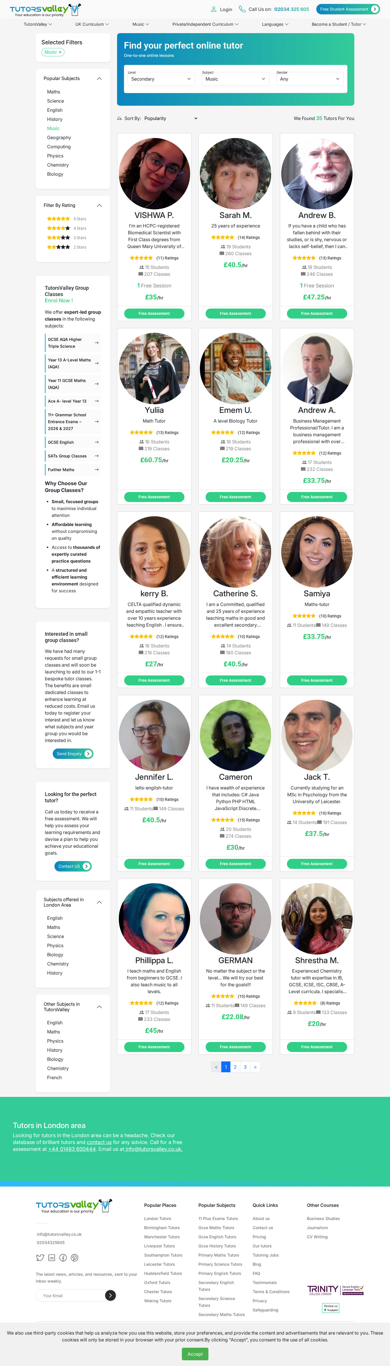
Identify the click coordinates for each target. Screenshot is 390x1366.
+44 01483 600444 (72, 1149)
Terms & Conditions (271, 1291)
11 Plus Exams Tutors (218, 1218)
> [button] (255, 1067)
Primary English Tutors (219, 1273)
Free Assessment (154, 313)
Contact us (263, 1227)
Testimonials (265, 1282)
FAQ (256, 1273)
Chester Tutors (158, 1291)
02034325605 (51, 1242)
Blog (257, 1264)
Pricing (259, 1236)
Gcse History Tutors (217, 1245)
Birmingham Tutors (162, 1227)
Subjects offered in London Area (64, 902)
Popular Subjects (62, 78)
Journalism (317, 1227)
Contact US (69, 866)
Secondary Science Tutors (216, 1302)
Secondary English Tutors (216, 1286)
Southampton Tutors (163, 1255)
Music (138, 24)
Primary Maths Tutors (218, 1255)
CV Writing (317, 1236)
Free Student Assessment (344, 9)
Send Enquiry (69, 753)
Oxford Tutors (157, 1282)
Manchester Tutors (162, 1236)
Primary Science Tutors (220, 1264)
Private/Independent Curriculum (203, 24)
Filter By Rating (59, 205)
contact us (99, 1142)
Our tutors (262, 1245)
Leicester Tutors (159, 1264)
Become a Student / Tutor (336, 24)
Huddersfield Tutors (163, 1273)
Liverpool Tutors (159, 1245)
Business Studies (323, 1218)
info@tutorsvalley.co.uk (153, 1149)
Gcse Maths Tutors (216, 1227)
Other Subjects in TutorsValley (62, 1006)
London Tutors (157, 1218)
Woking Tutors (158, 1300)
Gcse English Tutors (217, 1236)
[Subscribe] (110, 1295)
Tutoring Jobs (266, 1255)
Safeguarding (265, 1309)
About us (261, 1218)
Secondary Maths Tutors (221, 1314)
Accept (195, 1354)
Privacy (260, 1300)
